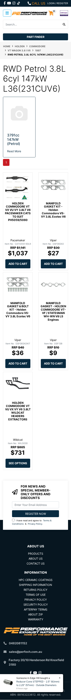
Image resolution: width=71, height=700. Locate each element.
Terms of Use (36, 594)
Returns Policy (35, 589)
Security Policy (35, 604)
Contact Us (36, 563)
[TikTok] (18, 2)
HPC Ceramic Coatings (35, 580)
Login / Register (57, 3)
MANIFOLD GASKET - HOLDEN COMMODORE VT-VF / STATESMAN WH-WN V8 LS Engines (53, 311)
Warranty (35, 619)
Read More (14, 151)
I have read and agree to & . (31, 522)
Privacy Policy (35, 523)
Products (35, 553)
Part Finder (35, 37)
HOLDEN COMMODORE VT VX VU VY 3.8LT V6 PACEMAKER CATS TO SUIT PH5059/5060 (18, 212)
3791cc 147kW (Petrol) (13, 139)
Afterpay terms (35, 609)
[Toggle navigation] (7, 13)
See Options (18, 463)
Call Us (38, 3)
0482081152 (18, 643)
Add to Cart (17, 263)
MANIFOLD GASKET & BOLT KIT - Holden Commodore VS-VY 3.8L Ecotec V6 (18, 309)
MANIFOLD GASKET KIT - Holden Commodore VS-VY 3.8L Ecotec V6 (53, 210)
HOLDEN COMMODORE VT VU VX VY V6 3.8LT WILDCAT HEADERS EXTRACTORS (18, 411)
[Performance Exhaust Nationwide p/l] (29, 13)
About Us (36, 558)
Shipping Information (35, 584)
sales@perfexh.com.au (25, 652)
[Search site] (64, 24)
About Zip (35, 614)
